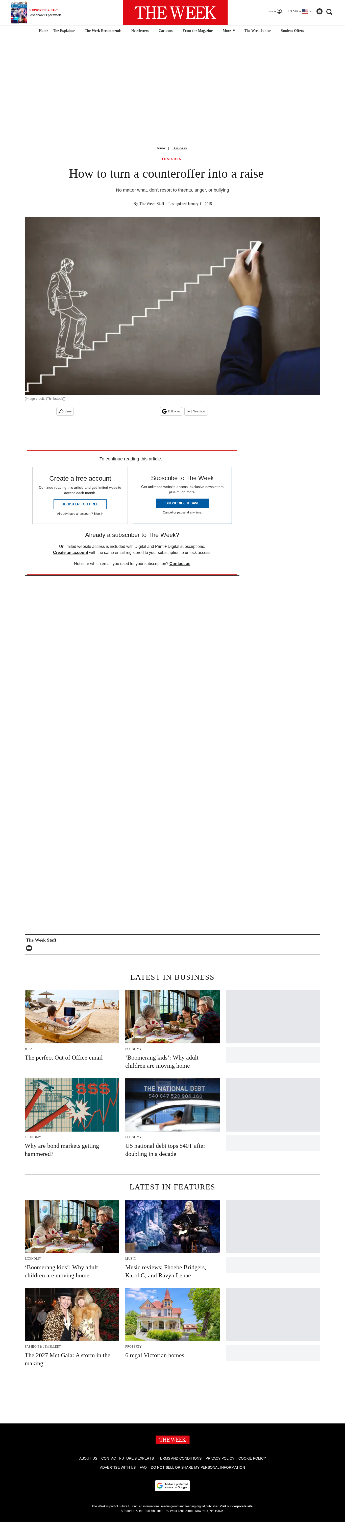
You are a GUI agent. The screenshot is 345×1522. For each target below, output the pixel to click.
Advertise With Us (118, 1467)
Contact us (179, 563)
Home (160, 148)
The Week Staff (151, 203)
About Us (88, 1458)
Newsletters (140, 31)
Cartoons (166, 31)
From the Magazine (198, 31)
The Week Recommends (103, 31)
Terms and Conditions (180, 1458)
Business (180, 148)
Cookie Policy (252, 1458)
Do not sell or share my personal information (198, 1467)
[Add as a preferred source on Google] (172, 1485)
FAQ (143, 1467)
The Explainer (64, 31)
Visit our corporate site (236, 1506)
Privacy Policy (220, 1458)
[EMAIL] (30, 948)
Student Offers (292, 31)
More (227, 31)
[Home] (43, 31)
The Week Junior (257, 31)
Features (171, 159)
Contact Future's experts (127, 1458)
